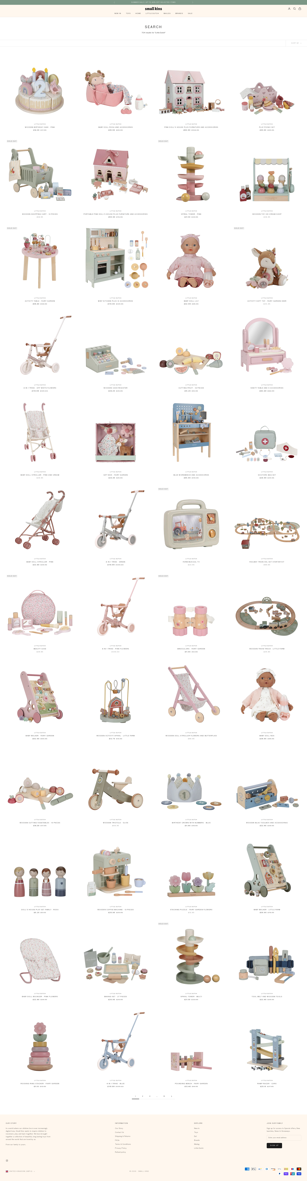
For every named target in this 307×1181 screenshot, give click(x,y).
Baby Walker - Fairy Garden (40, 736)
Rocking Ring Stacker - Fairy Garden (40, 1083)
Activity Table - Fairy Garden (40, 301)
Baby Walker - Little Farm (267, 910)
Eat (195, 1136)
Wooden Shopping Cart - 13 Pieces (40, 214)
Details (169, 2)
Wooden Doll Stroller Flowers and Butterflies (191, 736)
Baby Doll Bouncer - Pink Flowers (40, 996)
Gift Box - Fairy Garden (115, 475)
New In (118, 13)
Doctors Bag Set (267, 475)
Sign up (274, 1145)
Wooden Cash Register (116, 388)
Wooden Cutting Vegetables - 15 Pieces (40, 823)
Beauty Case (40, 649)
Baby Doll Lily (191, 301)
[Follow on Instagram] (7, 1160)
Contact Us (119, 1132)
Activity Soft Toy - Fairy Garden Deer (267, 301)
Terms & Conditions (123, 1144)
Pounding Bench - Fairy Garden (191, 1083)
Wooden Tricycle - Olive (115, 823)
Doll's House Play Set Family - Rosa (40, 910)
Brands (179, 13)
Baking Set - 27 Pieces (115, 996)
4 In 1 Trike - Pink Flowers (115, 649)
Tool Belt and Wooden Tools (267, 996)
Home (138, 13)
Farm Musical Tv (191, 562)
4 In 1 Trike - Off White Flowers (40, 388)
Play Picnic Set (267, 127)
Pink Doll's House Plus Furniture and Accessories (191, 127)
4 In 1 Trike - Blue (116, 1083)
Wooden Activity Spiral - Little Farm (116, 736)
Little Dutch (152, 13)
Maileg (167, 13)
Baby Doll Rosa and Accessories (115, 127)
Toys (128, 13)
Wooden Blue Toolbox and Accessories (267, 823)
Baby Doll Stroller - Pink (40, 562)
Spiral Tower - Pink (191, 214)
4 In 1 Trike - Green (115, 562)
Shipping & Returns (122, 1136)
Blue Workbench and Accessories (191, 475)
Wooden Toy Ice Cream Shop (267, 214)
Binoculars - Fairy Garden (191, 649)
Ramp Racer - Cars (267, 1083)
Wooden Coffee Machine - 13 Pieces (115, 910)
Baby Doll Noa (267, 736)
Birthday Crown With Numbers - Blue (191, 823)
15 (164, 1096)
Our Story (119, 1128)
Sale (190, 13)
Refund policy (120, 1152)
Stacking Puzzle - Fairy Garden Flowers (191, 910)
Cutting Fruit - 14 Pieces (191, 388)
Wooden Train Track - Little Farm (267, 649)
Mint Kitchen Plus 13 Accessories (115, 301)
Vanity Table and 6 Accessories (267, 388)
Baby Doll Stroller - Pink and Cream (40, 475)
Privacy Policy (121, 1148)
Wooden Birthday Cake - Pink (40, 127)
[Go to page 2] (171, 1096)
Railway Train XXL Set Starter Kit (267, 562)
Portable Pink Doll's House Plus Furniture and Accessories (116, 214)
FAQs (117, 1140)
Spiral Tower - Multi (191, 996)
